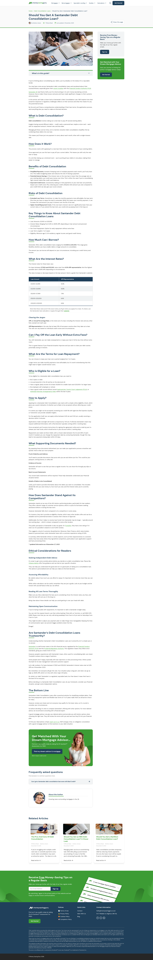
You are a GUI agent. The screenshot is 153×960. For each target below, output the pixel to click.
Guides (91, 3)
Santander (32, 646)
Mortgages (54, 3)
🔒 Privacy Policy (63, 914)
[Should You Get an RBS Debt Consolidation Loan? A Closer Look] (76, 842)
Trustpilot (68, 525)
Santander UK (33, 92)
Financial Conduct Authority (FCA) (80, 88)
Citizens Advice (34, 563)
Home (30, 11)
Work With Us (81, 914)
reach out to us (54, 722)
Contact (79, 911)
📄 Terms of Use (63, 911)
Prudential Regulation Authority (54, 648)
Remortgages (66, 3)
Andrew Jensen (37, 23)
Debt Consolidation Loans (42, 11)
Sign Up (104, 52)
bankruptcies (61, 389)
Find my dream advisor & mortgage (47, 751)
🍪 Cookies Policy (63, 916)
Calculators (100, 3)
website (66, 311)
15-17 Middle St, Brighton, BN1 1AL (106, 914)
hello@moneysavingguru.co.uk (105, 911)
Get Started (118, 3)
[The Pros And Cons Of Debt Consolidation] (44, 842)
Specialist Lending (79, 3)
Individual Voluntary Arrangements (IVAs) (43, 391)
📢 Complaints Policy (65, 919)
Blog (78, 916)
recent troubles (58, 88)
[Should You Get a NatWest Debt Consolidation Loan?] (109, 842)
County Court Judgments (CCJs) (76, 389)
